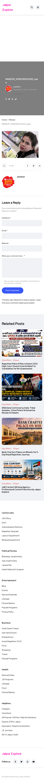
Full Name (6, 218)
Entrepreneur (7, 637)
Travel (4, 654)
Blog (4, 586)
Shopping (6, 650)
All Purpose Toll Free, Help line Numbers (19, 717)
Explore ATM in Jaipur (11, 721)
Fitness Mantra (8, 603)
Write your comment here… (13, 256)
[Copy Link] (16, 99)
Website (5, 243)
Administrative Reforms (12, 527)
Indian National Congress (13, 569)
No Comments (18, 94)
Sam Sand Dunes (9, 632)
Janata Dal (6, 565)
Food (4, 645)
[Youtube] (33, 761)
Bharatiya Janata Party (12, 556)
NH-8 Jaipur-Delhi (10, 734)
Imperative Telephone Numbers (16, 726)
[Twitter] (21, 761)
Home (4, 119)
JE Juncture (7, 730)
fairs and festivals (9, 594)
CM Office (6, 518)
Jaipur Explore (7, 7)
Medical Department (11, 540)
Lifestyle (5, 599)
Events (5, 590)
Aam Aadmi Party (9, 561)
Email (4, 230)
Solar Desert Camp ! (10, 628)
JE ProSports (7, 679)
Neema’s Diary (8, 675)
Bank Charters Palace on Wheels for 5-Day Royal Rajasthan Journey (20, 453)
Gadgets (6, 709)
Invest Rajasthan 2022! (12, 641)
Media (12, 119)
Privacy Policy (7, 612)
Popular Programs (9, 607)
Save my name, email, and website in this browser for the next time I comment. (22, 282)
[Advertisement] (22, 38)
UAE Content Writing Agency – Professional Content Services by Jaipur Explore (21, 489)
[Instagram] (27, 761)
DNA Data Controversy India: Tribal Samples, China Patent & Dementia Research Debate (18, 410)
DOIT (4, 522)
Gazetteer (6, 713)
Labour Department (10, 535)
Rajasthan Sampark (10, 531)
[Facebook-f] (15, 761)
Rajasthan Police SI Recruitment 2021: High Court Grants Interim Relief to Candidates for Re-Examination (20, 366)
